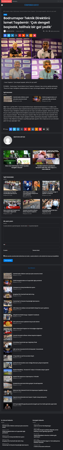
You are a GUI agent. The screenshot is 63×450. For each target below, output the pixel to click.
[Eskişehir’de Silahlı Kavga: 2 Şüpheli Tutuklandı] (50, 186)
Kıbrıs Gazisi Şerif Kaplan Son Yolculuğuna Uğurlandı (12, 211)
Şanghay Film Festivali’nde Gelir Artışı (23, 294)
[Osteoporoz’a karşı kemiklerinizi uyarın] (8, 289)
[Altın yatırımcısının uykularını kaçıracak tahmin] (8, 324)
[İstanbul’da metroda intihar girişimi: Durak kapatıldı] (8, 385)
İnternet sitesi (36, 250)
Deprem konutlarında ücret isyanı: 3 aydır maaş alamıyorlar (30, 397)
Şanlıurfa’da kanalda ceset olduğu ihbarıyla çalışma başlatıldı (30, 363)
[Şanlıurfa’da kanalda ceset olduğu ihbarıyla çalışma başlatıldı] (8, 365)
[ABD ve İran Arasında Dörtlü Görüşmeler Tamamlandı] (8, 351)
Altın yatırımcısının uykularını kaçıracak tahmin (26, 321)
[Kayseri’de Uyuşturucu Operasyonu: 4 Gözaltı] (8, 379)
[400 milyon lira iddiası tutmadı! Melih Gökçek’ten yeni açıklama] (31, 186)
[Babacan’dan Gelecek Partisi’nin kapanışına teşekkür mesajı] (8, 392)
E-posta (6, 250)
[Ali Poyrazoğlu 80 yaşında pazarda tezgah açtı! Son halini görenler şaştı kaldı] (8, 406)
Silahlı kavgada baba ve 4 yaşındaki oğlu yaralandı (27, 280)
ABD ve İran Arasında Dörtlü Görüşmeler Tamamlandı (28, 349)
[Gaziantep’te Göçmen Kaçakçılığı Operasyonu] (12, 186)
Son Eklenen (31, 268)
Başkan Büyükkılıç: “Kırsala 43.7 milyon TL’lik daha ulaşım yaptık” (31, 369)
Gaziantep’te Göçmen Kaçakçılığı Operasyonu (10, 192)
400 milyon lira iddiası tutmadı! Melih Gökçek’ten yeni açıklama (30, 193)
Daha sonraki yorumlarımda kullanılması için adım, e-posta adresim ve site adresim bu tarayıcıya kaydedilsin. (32, 256)
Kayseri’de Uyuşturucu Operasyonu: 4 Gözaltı (26, 376)
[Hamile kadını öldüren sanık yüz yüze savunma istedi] (8, 99)
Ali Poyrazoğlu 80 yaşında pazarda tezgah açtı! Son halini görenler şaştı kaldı (35, 404)
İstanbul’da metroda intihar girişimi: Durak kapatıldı (28, 383)
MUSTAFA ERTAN (10, 31)
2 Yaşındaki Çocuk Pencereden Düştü (23, 356)
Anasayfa (6, 11)
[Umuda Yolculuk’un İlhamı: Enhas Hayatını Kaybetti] (31, 204)
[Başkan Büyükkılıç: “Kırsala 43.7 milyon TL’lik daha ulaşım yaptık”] (8, 372)
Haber (11, 11)
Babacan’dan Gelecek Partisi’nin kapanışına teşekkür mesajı (30, 390)
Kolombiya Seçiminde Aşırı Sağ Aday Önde (49, 211)
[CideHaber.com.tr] (31, 5)
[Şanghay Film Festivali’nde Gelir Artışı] (8, 296)
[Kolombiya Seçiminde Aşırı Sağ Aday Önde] (50, 204)
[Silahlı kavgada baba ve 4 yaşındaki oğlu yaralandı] (37, 99)
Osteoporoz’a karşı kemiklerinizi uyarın (22, 1)
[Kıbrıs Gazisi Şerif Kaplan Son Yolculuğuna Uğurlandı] (12, 204)
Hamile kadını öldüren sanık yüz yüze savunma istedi (27, 273)
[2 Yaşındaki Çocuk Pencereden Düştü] (8, 358)
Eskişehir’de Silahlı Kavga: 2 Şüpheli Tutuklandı (50, 192)
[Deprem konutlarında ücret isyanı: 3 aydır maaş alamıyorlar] (8, 399)
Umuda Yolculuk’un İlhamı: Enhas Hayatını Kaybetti (30, 211)
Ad (5, 244)
